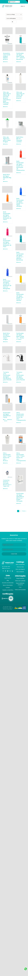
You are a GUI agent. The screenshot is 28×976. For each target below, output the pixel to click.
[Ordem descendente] (21, 14)
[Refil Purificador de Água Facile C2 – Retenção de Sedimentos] (20, 154)
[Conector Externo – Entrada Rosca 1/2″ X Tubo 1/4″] (7, 473)
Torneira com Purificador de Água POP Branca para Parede (7, 376)
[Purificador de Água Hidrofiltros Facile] (7, 399)
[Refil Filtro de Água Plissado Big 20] (7, 161)
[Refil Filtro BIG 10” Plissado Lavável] (20, 123)
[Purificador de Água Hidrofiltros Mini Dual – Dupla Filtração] (20, 479)
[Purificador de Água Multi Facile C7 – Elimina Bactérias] (20, 39)
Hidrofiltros (5, 607)
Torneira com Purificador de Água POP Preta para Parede (20, 376)
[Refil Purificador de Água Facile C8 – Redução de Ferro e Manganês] (7, 272)
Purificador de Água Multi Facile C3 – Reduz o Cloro (20, 336)
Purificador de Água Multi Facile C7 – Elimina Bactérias (20, 56)
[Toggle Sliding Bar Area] (27, 1)
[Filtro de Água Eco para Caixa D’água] (7, 123)
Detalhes (5, 61)
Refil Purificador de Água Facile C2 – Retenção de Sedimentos (20, 165)
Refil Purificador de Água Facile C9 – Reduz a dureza (20, 296)
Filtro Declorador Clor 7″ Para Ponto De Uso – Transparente (21, 456)
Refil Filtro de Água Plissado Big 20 (7, 177)
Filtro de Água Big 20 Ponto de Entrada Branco (20, 95)
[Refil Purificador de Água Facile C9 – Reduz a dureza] (20, 279)
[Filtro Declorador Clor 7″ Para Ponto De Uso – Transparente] (20, 439)
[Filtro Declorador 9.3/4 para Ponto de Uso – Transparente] (20, 399)
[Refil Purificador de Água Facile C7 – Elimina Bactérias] (20, 238)
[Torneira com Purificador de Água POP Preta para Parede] (20, 358)
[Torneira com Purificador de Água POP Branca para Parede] (7, 358)
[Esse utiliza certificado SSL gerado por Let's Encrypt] (16, 608)
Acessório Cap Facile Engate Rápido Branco (6, 56)
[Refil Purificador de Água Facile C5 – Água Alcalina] (20, 191)
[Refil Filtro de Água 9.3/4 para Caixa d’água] (7, 319)
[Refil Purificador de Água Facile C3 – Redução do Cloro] (7, 198)
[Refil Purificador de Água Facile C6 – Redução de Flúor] (7, 231)
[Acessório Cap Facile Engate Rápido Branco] (7, 39)
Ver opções (5, 420)
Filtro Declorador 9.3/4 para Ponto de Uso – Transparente (21, 416)
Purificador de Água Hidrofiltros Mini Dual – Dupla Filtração (20, 497)
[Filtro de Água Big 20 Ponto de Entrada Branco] (20, 78)
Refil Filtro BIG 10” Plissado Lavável (19, 139)
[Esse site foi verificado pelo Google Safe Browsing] (20, 608)
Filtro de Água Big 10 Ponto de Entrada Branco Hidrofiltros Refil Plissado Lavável (7, 98)
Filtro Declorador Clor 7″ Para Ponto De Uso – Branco (7, 456)
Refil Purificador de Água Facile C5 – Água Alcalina (20, 202)
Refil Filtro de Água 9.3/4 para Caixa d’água (6, 336)
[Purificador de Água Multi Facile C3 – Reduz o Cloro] (20, 319)
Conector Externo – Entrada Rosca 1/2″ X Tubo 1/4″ (7, 483)
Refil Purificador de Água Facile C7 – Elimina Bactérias (20, 256)
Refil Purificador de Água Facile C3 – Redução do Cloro (7, 215)
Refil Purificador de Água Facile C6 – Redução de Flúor (7, 242)
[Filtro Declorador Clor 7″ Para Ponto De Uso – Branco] (7, 439)
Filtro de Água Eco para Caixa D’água (7, 139)
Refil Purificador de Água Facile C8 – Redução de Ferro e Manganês (7, 284)
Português (12, 1)
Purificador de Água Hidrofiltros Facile (7, 415)
